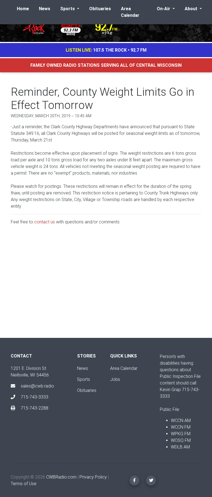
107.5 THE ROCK (110, 50)
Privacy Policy (93, 477)
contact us (44, 222)
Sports (83, 379)
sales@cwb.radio (37, 386)
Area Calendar (130, 12)
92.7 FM (139, 50)
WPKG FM (180, 433)
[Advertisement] (106, 286)
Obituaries (100, 8)
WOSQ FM (181, 440)
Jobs (115, 379)
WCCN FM (180, 427)
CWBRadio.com (61, 477)
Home (23, 8)
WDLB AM (180, 447)
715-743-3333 (34, 397)
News (44, 8)
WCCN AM (181, 420)
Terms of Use (23, 483)
